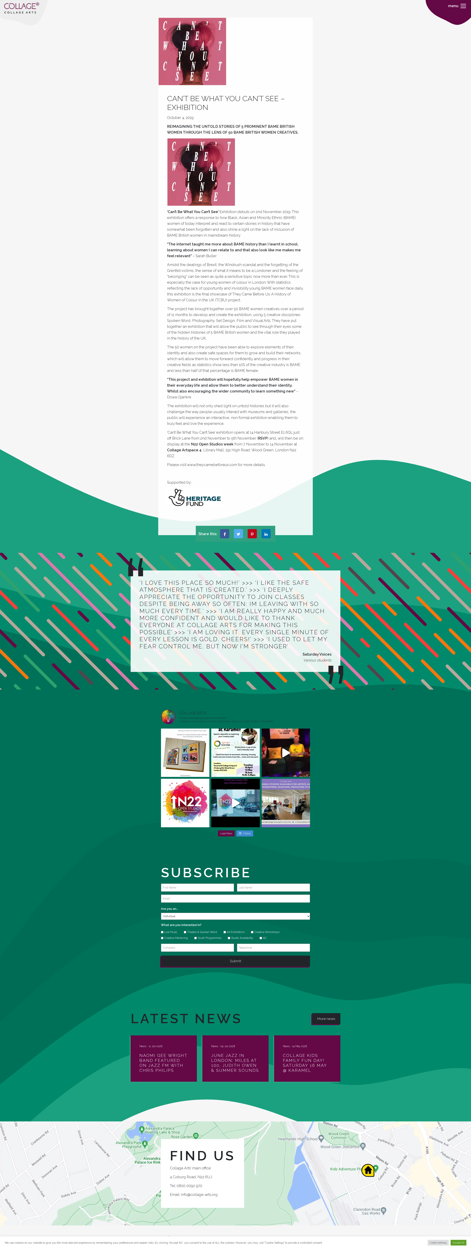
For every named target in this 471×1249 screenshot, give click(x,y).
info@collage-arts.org (199, 1194)
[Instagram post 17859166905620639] (185, 753)
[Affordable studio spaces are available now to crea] (286, 803)
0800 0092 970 (189, 1186)
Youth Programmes (208, 938)
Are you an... (170, 909)
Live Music (169, 932)
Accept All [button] (458, 1242)
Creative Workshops (265, 932)
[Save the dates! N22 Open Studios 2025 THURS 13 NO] (235, 803)
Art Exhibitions (234, 932)
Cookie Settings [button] (438, 1242)
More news (326, 1019)
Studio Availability (241, 938)
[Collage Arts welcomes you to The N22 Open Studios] (185, 803)
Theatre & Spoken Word (201, 932)
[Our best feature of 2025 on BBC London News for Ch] (286, 753)
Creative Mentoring (174, 938)
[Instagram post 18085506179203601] (235, 753)
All (263, 938)
